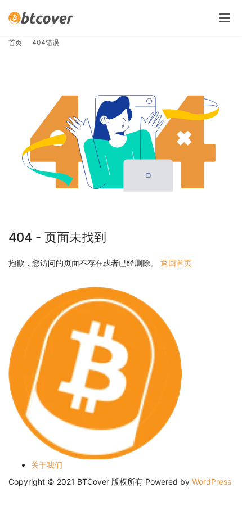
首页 (15, 42)
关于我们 (46, 464)
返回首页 (176, 263)
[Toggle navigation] (224, 18)
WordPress (211, 481)
